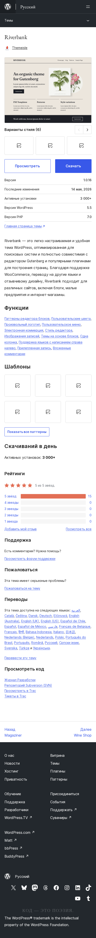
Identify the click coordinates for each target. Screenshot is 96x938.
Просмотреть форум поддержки (29, 559)
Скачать (73, 166)
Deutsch (46, 616)
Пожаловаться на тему (22, 588)
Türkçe (24, 648)
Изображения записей (21, 336)
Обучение (12, 794)
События (57, 802)
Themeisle (19, 48)
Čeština (21, 616)
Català (9, 616)
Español (10, 626)
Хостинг (11, 771)
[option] (17, 386)
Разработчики (16, 810)
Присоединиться (64, 794)
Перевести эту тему (20, 658)
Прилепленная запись (34, 348)
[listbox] (48, 399)
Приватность (15, 779)
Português (21, 642)
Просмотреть (27, 166)
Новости (12, 763)
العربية (75, 610)
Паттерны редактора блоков (27, 318)
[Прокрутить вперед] (87, 129)
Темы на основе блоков (59, 336)
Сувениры (61, 817)
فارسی (52, 626)
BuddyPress (16, 856)
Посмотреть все (79, 529)
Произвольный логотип (22, 324)
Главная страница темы (23, 226)
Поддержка (14, 802)
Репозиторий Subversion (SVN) (28, 685)
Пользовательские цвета (71, 318)
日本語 (70, 632)
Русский (51, 642)
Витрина (57, 755)
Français (10, 632)
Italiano (58, 632)
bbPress (13, 848)
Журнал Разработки (19, 680)
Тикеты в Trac (15, 696)
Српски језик (69, 642)
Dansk (33, 616)
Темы (8, 20)
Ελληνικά (60, 616)
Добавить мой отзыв (20, 529)
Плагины (57, 771)
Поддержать (63, 810)
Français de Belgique (74, 626)
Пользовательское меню (61, 324)
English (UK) (30, 621)
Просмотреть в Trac (20, 691)
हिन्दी (21, 632)
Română (37, 642)
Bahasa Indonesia (39, 632)
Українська (41, 648)
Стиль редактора (58, 330)
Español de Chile (73, 621)
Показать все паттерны (26, 432)
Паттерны (58, 779)
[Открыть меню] (89, 6)
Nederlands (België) (19, 637)
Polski (59, 637)
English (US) (50, 621)
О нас (9, 755)
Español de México (32, 626)
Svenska (10, 648)
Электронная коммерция (23, 330)
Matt (10, 840)
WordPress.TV (18, 817)
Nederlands (44, 637)
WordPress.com (19, 832)
